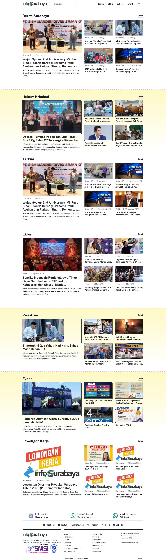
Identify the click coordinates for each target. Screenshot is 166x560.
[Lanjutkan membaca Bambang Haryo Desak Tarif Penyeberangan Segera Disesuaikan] (98, 274)
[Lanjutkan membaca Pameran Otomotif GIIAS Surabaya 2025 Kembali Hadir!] (52, 399)
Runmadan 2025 (123, 425)
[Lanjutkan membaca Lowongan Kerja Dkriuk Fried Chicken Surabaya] (129, 480)
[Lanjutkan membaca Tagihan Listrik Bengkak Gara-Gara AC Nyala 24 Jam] (129, 246)
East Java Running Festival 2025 (96, 426)
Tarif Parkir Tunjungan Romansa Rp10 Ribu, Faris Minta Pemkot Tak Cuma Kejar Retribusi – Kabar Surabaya (127, 213)
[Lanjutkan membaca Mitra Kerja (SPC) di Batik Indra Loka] (129, 453)
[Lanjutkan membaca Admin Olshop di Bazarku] (98, 480)
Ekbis (110, 4)
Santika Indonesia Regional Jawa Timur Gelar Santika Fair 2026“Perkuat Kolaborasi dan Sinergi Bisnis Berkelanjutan (50, 281)
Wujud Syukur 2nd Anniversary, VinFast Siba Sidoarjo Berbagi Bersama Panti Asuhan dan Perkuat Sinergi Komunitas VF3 (50, 63)
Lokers (120, 4)
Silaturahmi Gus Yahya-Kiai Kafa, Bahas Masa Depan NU (128, 42)
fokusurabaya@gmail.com (130, 542)
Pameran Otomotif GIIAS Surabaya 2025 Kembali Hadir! (51, 420)
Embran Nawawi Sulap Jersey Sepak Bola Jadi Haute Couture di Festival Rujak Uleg (129, 288)
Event (130, 4)
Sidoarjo (88, 463)
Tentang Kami (97, 534)
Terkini (101, 4)
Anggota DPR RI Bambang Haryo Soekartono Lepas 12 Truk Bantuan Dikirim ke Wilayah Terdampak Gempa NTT (97, 338)
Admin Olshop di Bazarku (96, 494)
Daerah (87, 256)
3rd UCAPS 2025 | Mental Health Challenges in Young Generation (128, 402)
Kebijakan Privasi (99, 543)
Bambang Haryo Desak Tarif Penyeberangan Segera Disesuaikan (97, 288)
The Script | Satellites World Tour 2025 (98, 402)
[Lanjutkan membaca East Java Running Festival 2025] (98, 415)
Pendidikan (68, 537)
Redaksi (95, 537)
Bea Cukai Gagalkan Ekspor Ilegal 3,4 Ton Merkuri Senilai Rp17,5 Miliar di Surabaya (129, 362)
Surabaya (27, 480)
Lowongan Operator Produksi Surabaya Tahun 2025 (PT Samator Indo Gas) (50, 486)
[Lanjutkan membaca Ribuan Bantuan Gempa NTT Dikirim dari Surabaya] (98, 351)
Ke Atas (140, 559)
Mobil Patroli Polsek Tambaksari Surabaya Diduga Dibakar (129, 338)
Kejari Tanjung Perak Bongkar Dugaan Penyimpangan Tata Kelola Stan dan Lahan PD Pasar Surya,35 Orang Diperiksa (129, 144)
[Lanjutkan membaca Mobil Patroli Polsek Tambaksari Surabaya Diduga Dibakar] (129, 327)
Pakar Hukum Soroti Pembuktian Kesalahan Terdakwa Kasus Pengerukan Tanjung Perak (98, 144)
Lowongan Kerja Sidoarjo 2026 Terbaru (96, 467)
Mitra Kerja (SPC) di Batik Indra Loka (127, 467)
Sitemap (95, 549)
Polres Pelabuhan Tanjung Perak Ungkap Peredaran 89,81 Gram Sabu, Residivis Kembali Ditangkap (97, 120)
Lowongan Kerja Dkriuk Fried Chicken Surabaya (128, 495)
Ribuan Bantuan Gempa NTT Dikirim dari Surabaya (97, 362)
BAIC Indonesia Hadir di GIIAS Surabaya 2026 (95, 70)
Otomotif (27, 55)
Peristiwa (119, 38)
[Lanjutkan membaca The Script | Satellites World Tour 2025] (98, 391)
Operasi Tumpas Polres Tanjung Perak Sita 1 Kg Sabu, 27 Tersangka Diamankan (51, 138)
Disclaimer (96, 540)
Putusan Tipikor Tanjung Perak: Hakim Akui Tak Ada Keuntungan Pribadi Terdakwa (128, 120)
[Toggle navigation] (138, 4)
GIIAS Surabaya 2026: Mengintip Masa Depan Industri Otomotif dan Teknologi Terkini (95, 213)
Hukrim (66, 540)
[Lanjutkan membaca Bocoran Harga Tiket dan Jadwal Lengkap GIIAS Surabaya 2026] (129, 55)
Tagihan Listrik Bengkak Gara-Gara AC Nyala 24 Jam (128, 260)
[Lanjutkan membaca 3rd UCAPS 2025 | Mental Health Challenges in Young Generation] (129, 391)
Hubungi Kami (97, 546)
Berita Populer (69, 551)
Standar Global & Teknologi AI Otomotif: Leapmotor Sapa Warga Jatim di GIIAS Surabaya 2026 (97, 42)
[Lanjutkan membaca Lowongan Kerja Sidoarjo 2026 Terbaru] (98, 453)
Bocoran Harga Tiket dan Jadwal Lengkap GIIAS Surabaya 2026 (127, 70)
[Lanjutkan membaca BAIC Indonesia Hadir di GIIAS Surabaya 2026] (98, 55)
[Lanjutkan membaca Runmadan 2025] (129, 415)
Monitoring (96, 551)
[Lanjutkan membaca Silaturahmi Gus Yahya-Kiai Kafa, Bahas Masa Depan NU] (129, 27)
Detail (140, 16)
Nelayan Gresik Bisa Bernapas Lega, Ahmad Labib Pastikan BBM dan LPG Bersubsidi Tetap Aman (98, 260)
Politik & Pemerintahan (73, 549)
